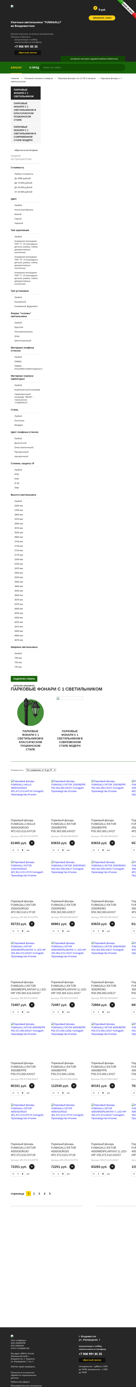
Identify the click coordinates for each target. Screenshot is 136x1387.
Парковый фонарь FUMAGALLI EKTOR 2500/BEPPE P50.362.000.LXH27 (103, 826)
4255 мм (18, 622)
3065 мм (18, 537)
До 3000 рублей (22, 178)
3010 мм (18, 528)
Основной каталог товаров (38, 78)
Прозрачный (21, 452)
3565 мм (18, 581)
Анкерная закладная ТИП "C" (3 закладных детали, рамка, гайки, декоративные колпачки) (26, 247)
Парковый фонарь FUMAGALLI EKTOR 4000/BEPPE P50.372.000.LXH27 (103, 1068)
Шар (16, 336)
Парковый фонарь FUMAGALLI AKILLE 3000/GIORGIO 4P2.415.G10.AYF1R (23, 826)
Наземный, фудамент (26, 306)
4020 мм (18, 613)
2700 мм (18, 510)
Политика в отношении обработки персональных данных (23, 1375)
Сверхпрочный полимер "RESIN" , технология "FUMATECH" (24, 398)
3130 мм (18, 546)
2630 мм (18, 505)
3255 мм (18, 563)
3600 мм (18, 586)
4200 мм (18, 617)
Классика (19, 420)
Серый (18, 218)
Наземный (20, 301)
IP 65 (16, 483)
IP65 (16, 478)
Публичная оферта (20, 1382)
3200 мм (18, 559)
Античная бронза (23, 209)
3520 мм (18, 577)
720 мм (18, 662)
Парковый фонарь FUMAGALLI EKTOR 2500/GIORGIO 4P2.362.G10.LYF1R (23, 907)
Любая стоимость (24, 174)
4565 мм (18, 631)
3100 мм (18, 541)
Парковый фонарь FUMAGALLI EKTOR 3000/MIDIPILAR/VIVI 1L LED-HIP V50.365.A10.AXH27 (29, 988)
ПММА (18, 361)
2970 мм (18, 519)
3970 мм (18, 604)
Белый (18, 214)
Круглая (18, 327)
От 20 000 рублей (23, 191)
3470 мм (18, 568)
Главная (15, 78)
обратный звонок (28, 52)
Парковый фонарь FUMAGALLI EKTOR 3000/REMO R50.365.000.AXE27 (103, 988)
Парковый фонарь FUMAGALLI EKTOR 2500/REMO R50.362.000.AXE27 (63, 907)
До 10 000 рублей (23, 182)
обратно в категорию (26, 150)
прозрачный (21, 456)
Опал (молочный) (24, 447)
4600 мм (18, 635)
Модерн (18, 425)
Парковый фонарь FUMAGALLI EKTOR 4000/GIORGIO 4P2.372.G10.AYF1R (23, 1149)
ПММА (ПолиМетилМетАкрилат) (27, 367)
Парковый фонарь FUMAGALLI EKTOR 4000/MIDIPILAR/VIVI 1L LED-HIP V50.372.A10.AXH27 (109, 1149)
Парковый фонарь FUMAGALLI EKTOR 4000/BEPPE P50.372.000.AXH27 (23, 1068)
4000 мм (18, 608)
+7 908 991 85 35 (26, 46)
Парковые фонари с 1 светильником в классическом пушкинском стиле (25, 111)
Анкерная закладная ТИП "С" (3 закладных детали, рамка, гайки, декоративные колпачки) (26, 278)
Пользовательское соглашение (26, 1385)
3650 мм (18, 595)
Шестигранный (22, 340)
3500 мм (18, 572)
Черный (18, 223)
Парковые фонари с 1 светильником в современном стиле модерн (25, 133)
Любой (18, 205)
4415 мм (18, 626)
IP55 (16, 474)
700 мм (18, 658)
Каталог (16, 67)
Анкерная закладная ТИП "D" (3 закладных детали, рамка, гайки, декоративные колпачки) (26, 262)
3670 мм (18, 599)
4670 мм (18, 640)
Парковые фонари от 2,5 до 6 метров (77, 78)
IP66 (16, 487)
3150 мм (18, 550)
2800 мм (18, 514)
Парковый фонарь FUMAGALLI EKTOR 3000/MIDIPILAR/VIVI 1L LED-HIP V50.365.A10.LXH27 (69, 988)
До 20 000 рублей (23, 187)
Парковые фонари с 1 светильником (24, 93)
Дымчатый (20, 443)
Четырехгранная (23, 331)
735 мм (18, 666)
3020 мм (18, 532)
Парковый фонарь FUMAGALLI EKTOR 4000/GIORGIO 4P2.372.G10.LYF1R (63, 1149)
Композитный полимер (27, 389)
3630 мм (18, 590)
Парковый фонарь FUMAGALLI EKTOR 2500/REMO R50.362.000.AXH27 (103, 907)
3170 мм (18, 555)
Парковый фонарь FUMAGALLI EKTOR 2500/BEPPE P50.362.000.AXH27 (63, 826)
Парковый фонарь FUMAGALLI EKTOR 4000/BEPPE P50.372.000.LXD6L (63, 1068)
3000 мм (18, 523)
